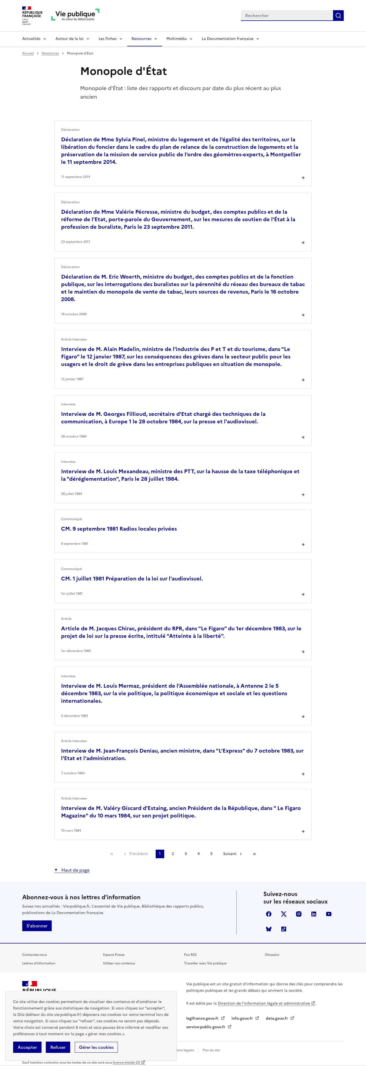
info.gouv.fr (242, 1018)
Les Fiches (108, 39)
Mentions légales (182, 1050)
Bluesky (268, 929)
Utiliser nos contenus (119, 963)
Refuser (58, 1047)
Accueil (28, 53)
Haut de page (74, 870)
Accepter (27, 1047)
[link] (111, 854)
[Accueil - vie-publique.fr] (75, 15)
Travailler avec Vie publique (205, 963)
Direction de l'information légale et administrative (264, 1003)
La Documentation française (227, 39)
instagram (298, 914)
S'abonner (37, 926)
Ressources (141, 39)
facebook (268, 914)
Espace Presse (114, 954)
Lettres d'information (38, 963)
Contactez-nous (34, 954)
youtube (328, 914)
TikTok (283, 929)
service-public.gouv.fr (206, 1027)
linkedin (313, 914)
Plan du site (211, 1050)
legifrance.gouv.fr (203, 1018)
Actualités (31, 39)
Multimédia (176, 39)
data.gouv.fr (277, 1018)
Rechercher (338, 15)
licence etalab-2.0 (126, 1062)
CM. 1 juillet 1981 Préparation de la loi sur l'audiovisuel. (132, 579)
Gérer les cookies (96, 1047)
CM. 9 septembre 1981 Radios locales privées (119, 529)
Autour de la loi (69, 39)
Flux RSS (190, 954)
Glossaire (272, 954)
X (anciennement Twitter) (283, 914)
